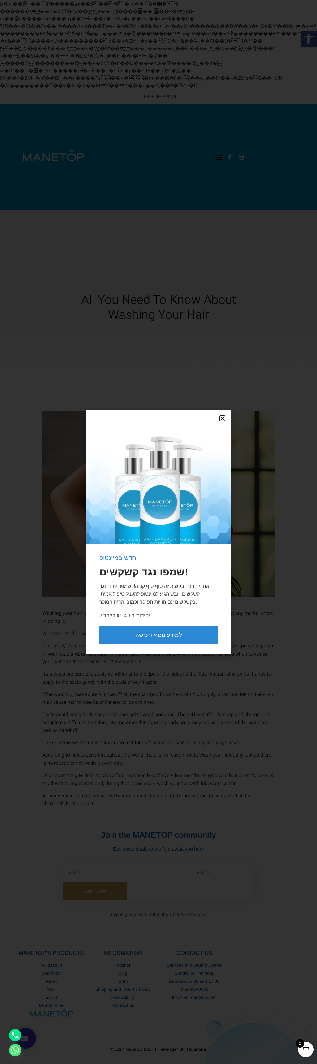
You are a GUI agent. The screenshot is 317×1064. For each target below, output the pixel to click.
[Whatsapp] (15, 1050)
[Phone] (15, 1035)
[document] (158, 532)
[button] (222, 418)
